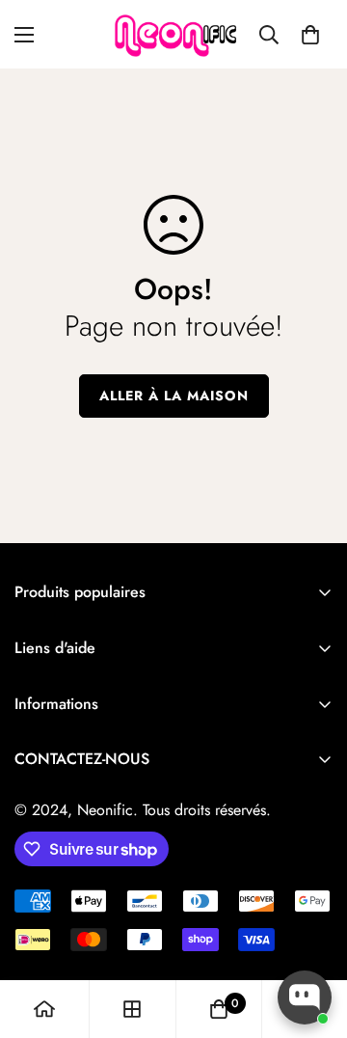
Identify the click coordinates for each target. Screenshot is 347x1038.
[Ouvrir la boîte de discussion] (305, 997)
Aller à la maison (174, 395)
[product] (44, 1009)
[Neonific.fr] (174, 34)
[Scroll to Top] (312, 935)
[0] (310, 35)
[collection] (132, 1009)
